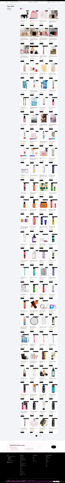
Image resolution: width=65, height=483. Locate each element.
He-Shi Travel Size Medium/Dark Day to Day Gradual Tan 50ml (34, 311)
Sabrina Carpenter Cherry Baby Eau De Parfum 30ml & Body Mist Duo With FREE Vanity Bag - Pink (44, 39)
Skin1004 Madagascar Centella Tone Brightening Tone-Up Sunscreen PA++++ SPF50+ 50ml (43, 176)
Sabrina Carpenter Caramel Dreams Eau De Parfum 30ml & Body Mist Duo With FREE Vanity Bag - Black (34, 39)
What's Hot (34, 457)
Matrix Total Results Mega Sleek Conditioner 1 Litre (53, 428)
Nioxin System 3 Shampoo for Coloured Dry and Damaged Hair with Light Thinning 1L (44, 142)
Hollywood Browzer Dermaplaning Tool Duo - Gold (24, 107)
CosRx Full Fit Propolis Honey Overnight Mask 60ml (43, 411)
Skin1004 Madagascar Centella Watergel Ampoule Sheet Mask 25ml (53, 57)
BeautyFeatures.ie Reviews (23, 465)
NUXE (46, 464)
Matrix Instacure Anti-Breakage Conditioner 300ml (24, 395)
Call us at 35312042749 (11, 460)
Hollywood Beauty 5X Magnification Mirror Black (33, 327)
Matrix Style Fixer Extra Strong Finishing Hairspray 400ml (24, 260)
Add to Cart (22, 25)
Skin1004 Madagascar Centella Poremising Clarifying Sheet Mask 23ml (53, 125)
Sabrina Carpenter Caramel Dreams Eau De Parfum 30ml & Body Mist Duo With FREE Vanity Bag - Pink (25, 39)
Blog (20, 467)
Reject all (54, 481)
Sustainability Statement (22, 474)
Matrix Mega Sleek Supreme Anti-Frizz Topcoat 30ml (24, 210)
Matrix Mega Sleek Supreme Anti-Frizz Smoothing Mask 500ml (43, 210)
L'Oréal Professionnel (48, 457)
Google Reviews (22, 457)
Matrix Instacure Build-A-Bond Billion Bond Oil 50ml (24, 124)
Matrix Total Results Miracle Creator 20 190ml (43, 294)
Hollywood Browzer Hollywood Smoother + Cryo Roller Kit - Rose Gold (43, 57)
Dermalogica (21, 466)
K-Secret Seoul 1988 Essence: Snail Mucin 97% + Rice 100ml (24, 73)
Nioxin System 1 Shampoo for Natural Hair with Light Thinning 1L (34, 176)
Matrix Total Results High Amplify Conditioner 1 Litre (43, 395)
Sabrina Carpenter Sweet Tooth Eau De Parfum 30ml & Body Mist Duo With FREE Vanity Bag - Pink (25, 57)
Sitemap (21, 475)
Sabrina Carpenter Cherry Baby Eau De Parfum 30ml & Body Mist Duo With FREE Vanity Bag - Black (53, 39)
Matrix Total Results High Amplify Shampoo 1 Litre (52, 395)
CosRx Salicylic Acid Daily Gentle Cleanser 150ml (24, 158)
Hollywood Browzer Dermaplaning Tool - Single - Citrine (43, 345)
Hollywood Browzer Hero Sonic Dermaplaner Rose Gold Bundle (34, 56)
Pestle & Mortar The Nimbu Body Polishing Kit (24, 294)
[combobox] (14, 2)
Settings (52, 481)
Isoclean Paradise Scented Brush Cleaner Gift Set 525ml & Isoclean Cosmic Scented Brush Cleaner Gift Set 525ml (25, 227)
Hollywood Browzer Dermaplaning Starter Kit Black (43, 378)
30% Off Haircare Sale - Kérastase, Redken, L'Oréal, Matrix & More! (26, 0)
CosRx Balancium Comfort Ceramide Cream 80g (24, 244)
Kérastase (47, 456)
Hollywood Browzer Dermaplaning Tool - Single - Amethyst (52, 345)
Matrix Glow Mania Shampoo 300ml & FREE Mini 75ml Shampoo (52, 210)
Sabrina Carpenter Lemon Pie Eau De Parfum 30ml (43, 73)
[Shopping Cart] (58, 2)
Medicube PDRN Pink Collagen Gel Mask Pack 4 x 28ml (43, 21)
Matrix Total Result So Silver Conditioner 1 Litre (52, 411)
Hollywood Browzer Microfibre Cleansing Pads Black (24, 361)
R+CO (46, 465)
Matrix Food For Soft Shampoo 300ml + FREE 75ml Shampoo (53, 193)
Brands (33, 458)
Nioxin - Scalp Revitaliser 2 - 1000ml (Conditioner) (43, 107)
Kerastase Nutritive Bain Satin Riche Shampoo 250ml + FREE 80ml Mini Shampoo (34, 159)
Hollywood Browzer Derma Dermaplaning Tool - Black (24, 428)
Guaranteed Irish (22, 464)
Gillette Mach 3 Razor (42, 90)
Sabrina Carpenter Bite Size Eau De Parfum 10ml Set (34, 73)
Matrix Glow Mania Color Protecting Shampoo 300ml (24, 311)
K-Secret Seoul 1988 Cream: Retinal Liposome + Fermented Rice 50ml (53, 74)
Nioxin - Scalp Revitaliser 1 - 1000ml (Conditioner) (52, 294)
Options (50, 314)
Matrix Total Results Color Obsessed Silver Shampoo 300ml (52, 278)
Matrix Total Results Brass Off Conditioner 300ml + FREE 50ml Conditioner (44, 227)
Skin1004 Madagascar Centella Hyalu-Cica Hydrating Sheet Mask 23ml (34, 108)
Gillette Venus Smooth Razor (24, 90)
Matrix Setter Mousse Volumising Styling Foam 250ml (24, 193)
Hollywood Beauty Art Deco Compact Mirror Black (43, 428)
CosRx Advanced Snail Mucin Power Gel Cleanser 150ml (52, 361)
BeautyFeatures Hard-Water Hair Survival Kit (24, 21)
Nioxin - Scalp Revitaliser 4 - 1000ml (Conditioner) (24, 141)
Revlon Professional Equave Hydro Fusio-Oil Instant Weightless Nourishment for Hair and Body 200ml (24, 327)
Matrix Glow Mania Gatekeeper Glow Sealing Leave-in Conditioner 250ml (34, 193)
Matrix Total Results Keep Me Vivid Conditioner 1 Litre (33, 411)
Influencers (21, 468)
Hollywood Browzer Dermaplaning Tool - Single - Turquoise (24, 278)
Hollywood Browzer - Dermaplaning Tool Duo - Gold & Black (43, 362)
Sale (33, 456)
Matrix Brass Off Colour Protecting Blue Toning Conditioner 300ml (52, 176)
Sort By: (49, 8)
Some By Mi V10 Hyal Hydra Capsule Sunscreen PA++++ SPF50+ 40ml (33, 395)
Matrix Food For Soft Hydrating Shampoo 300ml (34, 294)
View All (46, 466)
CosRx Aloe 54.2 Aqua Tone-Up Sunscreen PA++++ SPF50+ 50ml (44, 327)
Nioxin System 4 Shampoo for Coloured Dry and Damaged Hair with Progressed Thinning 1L (34, 91)
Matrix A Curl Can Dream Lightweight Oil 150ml (52, 227)
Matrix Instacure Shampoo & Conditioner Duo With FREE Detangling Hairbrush (24, 412)
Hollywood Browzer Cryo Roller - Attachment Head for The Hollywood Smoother (34, 362)
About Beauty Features (22, 458)
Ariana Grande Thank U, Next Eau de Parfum (33, 428)
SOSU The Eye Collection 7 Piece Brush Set (43, 277)
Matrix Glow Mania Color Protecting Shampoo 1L (33, 227)
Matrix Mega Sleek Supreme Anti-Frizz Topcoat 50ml (33, 210)
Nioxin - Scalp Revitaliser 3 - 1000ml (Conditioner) (52, 158)
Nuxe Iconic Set (42, 192)
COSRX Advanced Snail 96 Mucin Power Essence (52, 141)
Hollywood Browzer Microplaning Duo (32, 378)
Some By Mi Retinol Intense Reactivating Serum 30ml (33, 244)
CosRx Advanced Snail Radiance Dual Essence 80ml (53, 327)
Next (40, 435)
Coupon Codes (21, 456)
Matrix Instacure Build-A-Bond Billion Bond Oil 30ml (53, 107)
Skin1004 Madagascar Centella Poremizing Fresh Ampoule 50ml (34, 261)
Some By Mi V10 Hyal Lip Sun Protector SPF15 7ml (52, 90)
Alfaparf (47, 458)
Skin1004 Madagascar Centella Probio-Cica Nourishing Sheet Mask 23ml (43, 125)
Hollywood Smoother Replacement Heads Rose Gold (43, 244)
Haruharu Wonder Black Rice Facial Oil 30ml (24, 378)
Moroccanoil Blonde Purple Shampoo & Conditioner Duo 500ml (24, 345)
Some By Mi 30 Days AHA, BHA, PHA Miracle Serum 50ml (53, 378)
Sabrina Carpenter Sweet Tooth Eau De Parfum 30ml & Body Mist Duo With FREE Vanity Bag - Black (53, 21)
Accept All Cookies (57, 481)
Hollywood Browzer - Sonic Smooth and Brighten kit (43, 311)
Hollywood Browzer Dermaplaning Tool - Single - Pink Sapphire (33, 345)
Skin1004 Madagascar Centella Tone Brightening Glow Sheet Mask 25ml (34, 125)
